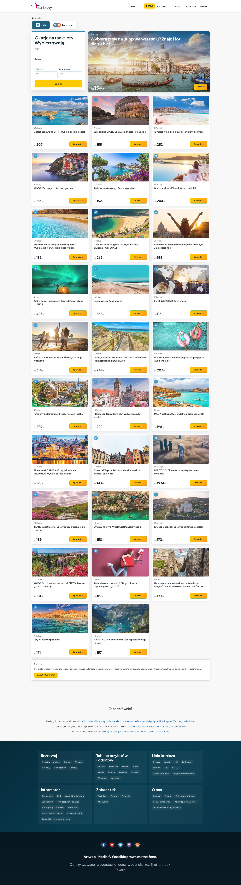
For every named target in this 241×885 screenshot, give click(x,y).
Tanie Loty (135, 6)
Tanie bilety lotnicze (51, 762)
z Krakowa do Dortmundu (136, 721)
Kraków (125, 766)
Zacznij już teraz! (46, 675)
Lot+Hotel (177, 6)
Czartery (46, 767)
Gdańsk (101, 766)
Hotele (67, 762)
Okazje (149, 6)
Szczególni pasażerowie (53, 807)
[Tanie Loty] (41, 6)
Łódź (135, 766)
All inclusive (103, 801)
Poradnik (125, 796)
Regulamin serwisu (161, 801)
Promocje (162, 6)
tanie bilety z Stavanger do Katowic (116, 731)
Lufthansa (186, 762)
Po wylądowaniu (74, 813)
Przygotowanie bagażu (68, 801)
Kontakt (204, 6)
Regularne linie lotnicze (183, 773)
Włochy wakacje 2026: (153, 726)
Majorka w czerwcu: (176, 726)
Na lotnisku (73, 807)
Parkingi (73, 767)
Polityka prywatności (185, 796)
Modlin (101, 772)
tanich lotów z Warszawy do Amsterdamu (101, 721)
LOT (176, 762)
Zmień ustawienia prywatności (167, 807)
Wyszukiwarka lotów (74, 796)
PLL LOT (175, 767)
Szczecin (135, 772)
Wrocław (115, 778)
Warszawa (102, 778)
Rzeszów (123, 772)
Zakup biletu (47, 801)
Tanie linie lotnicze (161, 773)
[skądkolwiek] (42, 53)
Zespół (168, 796)
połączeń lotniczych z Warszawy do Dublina (172, 721)
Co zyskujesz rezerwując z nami (56, 819)
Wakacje (79, 762)
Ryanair (156, 762)
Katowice (113, 766)
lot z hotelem (134, 726)
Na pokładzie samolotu (52, 813)
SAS (166, 767)
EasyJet (156, 767)
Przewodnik (47, 796)
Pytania (113, 796)
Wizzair (167, 762)
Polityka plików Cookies (185, 801)
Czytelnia (191, 6)
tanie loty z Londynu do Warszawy (152, 731)
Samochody (60, 767)
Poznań (111, 772)
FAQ (59, 796)
